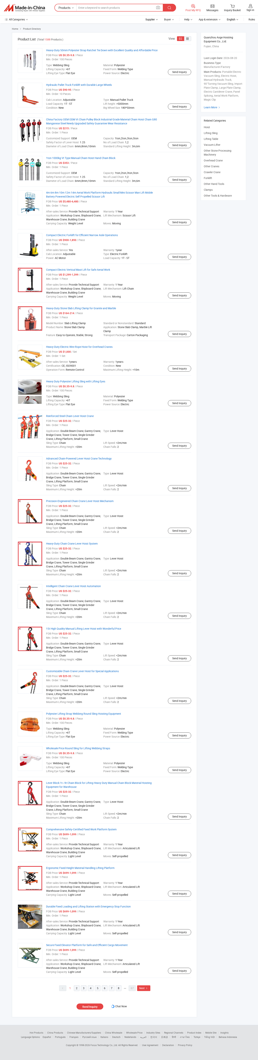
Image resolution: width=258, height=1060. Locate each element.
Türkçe (197, 1036)
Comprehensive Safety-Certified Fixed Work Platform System (81, 829)
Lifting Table (211, 139)
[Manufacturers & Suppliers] (24, 8)
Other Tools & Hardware (218, 195)
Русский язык (89, 1036)
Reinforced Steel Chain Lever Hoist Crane (70, 416)
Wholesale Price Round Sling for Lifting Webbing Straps (78, 748)
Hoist (207, 127)
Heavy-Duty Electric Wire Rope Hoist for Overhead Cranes (79, 347)
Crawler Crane (212, 172)
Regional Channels (173, 1032)
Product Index (194, 1032)
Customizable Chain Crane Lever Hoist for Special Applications (82, 671)
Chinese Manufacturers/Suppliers (84, 1032)
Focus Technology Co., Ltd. (104, 1045)
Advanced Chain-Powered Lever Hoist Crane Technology (79, 458)
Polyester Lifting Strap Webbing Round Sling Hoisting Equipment (83, 713)
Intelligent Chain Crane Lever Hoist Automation (73, 586)
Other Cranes (211, 166)
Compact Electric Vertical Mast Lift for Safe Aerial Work (78, 269)
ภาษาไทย (185, 1036)
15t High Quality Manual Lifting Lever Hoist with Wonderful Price (83, 628)
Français (74, 1036)
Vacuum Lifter (212, 144)
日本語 (164, 1036)
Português (60, 1036)
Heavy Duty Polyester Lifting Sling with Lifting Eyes (75, 381)
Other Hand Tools (214, 184)
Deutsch (116, 1036)
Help (186, 19)
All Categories (17, 19)
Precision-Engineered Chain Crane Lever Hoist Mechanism (80, 501)
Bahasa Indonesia (228, 1036)
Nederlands (130, 1036)
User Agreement (150, 1045)
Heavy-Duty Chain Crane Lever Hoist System (72, 543)
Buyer (167, 19)
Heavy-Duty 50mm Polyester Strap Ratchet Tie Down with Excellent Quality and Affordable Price (102, 50)
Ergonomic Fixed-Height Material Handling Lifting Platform (80, 868)
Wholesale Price (134, 1032)
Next (143, 988)
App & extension (208, 19)
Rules (252, 19)
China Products (55, 1032)
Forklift (208, 178)
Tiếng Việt (209, 1036)
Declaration (168, 1045)
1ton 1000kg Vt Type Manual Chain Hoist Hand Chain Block (80, 158)
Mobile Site (210, 1032)
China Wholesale (113, 1032)
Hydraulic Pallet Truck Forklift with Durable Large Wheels (79, 85)
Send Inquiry (179, 72)
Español (47, 1036)
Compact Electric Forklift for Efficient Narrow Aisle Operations (82, 235)
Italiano (104, 1036)
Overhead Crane (213, 160)
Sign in (250, 10)
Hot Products (36, 1032)
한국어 (153, 1036)
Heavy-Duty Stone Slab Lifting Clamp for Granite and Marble (81, 308)
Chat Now (121, 1006)
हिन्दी (174, 1036)
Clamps (208, 189)
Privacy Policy (185, 1045)
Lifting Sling (211, 133)
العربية (143, 1036)
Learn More (212, 107)
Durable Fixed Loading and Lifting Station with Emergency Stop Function (88, 906)
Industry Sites (153, 1032)
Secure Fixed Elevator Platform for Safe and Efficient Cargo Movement (87, 945)
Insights (224, 1032)
